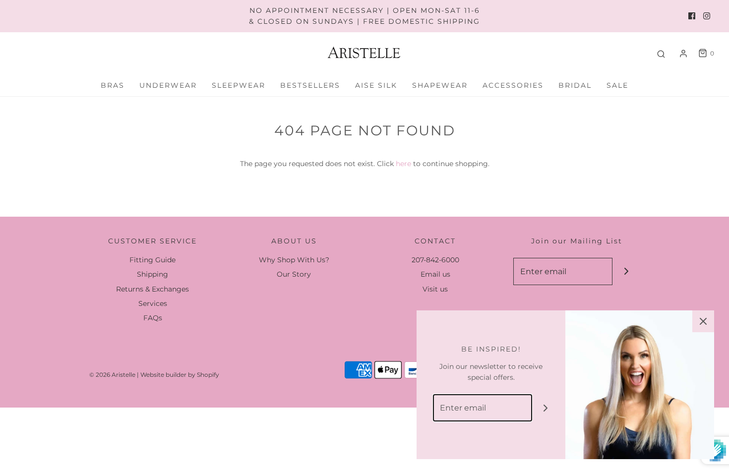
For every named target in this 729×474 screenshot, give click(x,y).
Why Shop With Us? (294, 259)
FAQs (152, 317)
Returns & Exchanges (152, 289)
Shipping (152, 274)
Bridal (575, 85)
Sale (617, 85)
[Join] (626, 271)
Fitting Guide (152, 259)
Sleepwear (238, 85)
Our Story (294, 274)
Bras (112, 85)
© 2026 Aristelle (112, 374)
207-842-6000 (435, 259)
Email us (435, 274)
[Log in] (683, 53)
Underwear (168, 85)
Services (152, 303)
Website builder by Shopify (179, 374)
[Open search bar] (661, 53)
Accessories (513, 85)
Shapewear (440, 85)
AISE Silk (376, 85)
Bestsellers (310, 85)
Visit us (435, 289)
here (403, 163)
